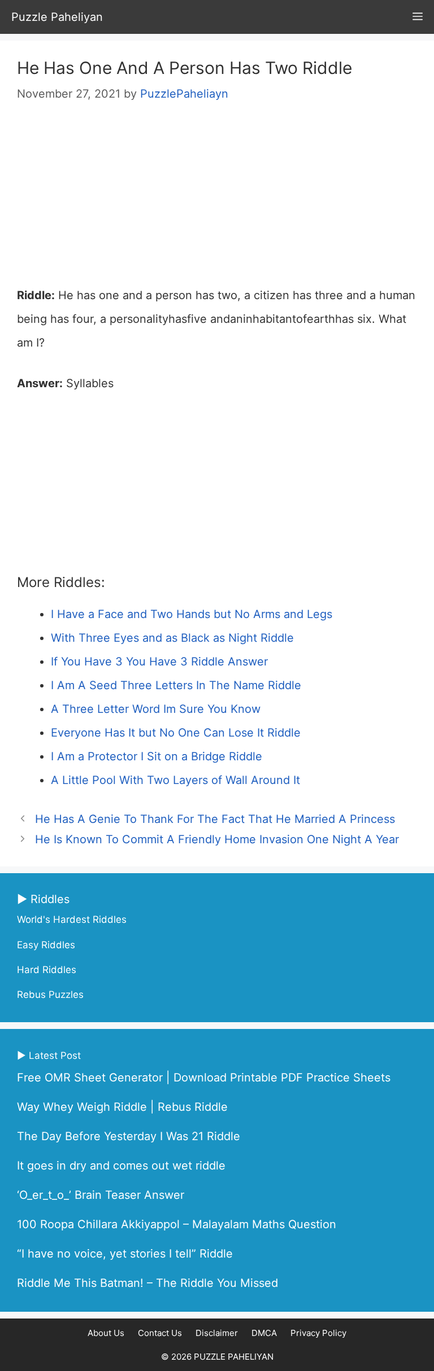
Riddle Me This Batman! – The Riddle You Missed (147, 1283)
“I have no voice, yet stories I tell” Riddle (125, 1253)
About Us (106, 1333)
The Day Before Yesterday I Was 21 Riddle (128, 1136)
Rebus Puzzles (50, 994)
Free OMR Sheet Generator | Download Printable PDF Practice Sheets (203, 1077)
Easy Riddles (46, 944)
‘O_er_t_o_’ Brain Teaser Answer (100, 1195)
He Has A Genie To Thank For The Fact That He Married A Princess (215, 819)
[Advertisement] (217, 200)
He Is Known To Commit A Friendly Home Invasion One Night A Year (217, 839)
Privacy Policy (318, 1333)
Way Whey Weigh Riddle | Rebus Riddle (122, 1107)
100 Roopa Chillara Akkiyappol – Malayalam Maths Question (176, 1224)
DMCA (264, 1333)
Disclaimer (217, 1333)
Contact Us (160, 1333)
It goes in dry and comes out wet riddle (121, 1165)
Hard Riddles (46, 969)
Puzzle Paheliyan (57, 17)
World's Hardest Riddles (72, 919)
